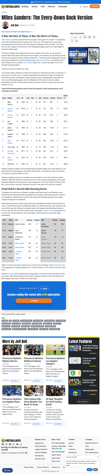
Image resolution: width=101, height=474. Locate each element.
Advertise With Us (91, 443)
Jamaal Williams (45, 60)
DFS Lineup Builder (58, 443)
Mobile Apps (89, 449)
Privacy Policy (29, 467)
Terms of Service (43, 467)
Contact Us (56, 467)
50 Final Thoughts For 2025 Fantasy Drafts (54, 402)
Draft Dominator (40, 446)
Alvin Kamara (15, 326)
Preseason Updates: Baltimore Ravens (33, 359)
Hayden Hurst (47, 323)
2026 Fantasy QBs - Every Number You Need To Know (33, 402)
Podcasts (52, 6)
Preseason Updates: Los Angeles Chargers (55, 361)
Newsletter (73, 452)
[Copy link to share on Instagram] (72, 41)
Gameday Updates (90, 390)
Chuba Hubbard (37, 323)
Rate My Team (88, 371)
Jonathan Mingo (50, 326)
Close (95, 469)
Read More (15, 381)
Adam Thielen (44, 329)
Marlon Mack (19, 243)
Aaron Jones (6, 326)
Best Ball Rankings (58, 452)
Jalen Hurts (57, 323)
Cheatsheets (39, 456)
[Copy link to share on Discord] (77, 41)
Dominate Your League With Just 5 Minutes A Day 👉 (51, 2)
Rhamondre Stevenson (19, 329)
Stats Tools (56, 461)
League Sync (39, 443)
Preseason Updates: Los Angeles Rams (12, 400)
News (70, 446)
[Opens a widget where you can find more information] (7, 470)
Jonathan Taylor (48, 211)
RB (10, 320)
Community (62, 6)
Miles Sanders (6, 40)
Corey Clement (60, 320)
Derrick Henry (16, 323)
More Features (83, 402)
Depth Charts (56, 455)
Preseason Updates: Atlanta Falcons (12, 359)
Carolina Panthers (26, 320)
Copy (75, 37)
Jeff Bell (14, 25)
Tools (43, 6)
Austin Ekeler (27, 63)
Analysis (4, 320)
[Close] (98, 457)
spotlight (16, 320)
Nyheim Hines (46, 243)
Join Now (94, 6)
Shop (87, 446)
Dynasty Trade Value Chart (59, 447)
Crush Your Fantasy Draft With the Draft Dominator (90, 348)
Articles (35, 6)
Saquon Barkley (38, 320)
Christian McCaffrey (37, 326)
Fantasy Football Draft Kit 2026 (89, 381)
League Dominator (41, 449)
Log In (85, 6)
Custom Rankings (41, 452)
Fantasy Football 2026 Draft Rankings (89, 360)
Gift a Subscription (91, 452)
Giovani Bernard (49, 320)
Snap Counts (56, 458)
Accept (89, 469)
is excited (11, 274)
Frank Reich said (59, 265)
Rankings (25, 6)
